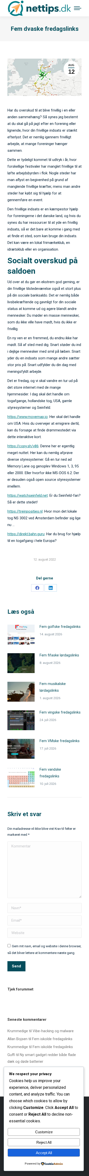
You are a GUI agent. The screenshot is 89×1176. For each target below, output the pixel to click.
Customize (44, 1132)
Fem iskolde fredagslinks (52, 1039)
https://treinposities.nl (25, 511)
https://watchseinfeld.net (27, 495)
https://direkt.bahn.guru (25, 534)
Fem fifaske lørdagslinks (59, 655)
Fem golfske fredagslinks (60, 626)
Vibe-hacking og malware (53, 1031)
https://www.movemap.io (27, 417)
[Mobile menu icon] (78, 8)
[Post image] (21, 635)
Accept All (44, 1153)
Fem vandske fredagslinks (50, 772)
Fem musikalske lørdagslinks (53, 687)
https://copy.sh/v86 (23, 446)
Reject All (43, 1142)
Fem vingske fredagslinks (60, 712)
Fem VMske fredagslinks (60, 741)
